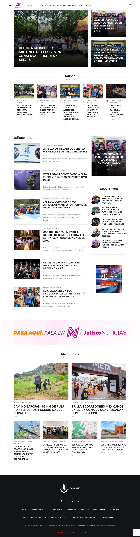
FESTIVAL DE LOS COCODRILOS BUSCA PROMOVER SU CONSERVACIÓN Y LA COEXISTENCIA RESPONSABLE (23, 452)
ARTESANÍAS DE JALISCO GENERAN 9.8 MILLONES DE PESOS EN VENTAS (65, 150)
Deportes (75, 402)
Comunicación (48, 170)
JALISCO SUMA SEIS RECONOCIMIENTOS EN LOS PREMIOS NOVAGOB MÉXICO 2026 (108, 25)
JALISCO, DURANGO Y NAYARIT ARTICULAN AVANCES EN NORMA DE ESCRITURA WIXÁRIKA (65, 204)
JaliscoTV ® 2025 (59, 533)
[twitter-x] (67, 501)
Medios (62, 170)
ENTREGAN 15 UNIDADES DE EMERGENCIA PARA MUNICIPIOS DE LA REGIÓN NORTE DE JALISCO (55, 448)
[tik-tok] (72, 501)
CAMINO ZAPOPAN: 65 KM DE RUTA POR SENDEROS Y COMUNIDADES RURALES (39, 410)
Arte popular (52, 145)
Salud (89, 442)
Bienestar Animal (20, 442)
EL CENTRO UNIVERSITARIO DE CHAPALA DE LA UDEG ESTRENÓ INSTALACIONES (113, 447)
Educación (104, 442)
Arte (44, 145)
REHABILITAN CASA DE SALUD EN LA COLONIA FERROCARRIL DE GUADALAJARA (82, 448)
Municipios (24, 402)
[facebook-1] (61, 501)
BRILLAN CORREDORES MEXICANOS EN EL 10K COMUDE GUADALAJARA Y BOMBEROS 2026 (98, 410)
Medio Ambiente (34, 43)
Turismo (32, 402)
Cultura (89, 100)
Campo (109, 45)
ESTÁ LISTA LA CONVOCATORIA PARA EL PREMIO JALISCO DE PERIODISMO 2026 (65, 177)
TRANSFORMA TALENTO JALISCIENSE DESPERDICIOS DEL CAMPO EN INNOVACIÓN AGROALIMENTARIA (108, 55)
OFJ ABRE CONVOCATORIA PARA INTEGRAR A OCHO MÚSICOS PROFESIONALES (62, 265)
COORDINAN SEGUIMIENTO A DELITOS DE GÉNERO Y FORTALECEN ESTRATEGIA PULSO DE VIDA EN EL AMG (64, 236)
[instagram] (78, 501)
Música (89, 102)
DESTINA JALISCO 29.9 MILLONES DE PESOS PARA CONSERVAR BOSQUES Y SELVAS (40, 54)
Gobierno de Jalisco (102, 15)
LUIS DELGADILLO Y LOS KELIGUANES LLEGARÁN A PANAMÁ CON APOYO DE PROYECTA (64, 293)
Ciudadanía (47, 228)
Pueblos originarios (63, 198)
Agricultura (99, 45)
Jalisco (22, 43)
